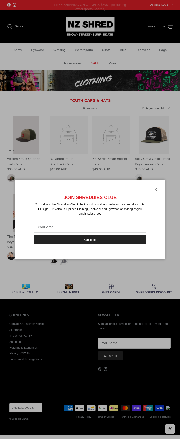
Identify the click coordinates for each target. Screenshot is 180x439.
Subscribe (90, 240)
